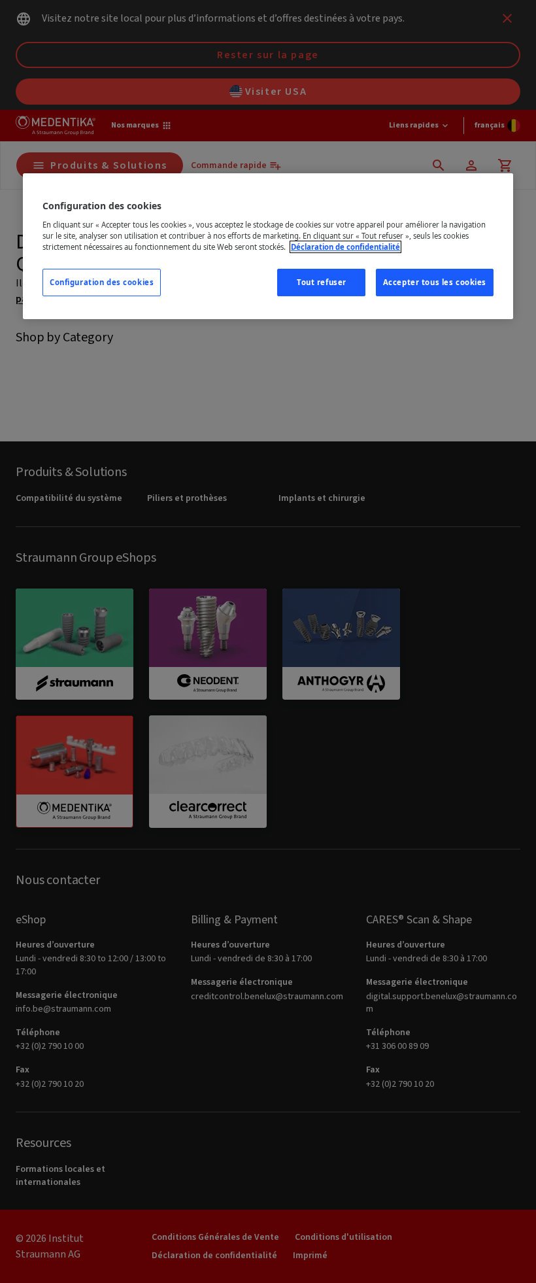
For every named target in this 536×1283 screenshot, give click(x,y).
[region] (268, 246)
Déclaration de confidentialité (345, 247)
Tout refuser (321, 282)
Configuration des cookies (102, 282)
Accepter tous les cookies (434, 282)
